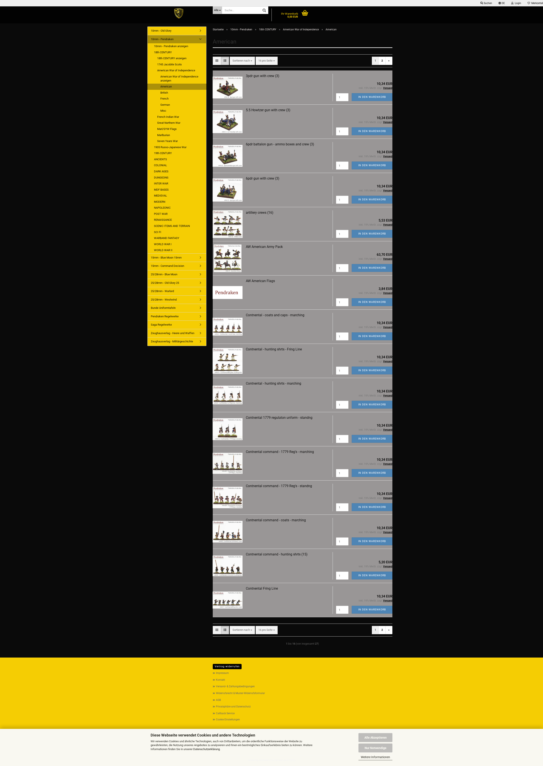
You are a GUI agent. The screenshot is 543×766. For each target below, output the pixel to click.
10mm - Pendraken (162, 39)
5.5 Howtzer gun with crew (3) (268, 110)
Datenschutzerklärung (206, 749)
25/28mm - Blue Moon (164, 274)
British (164, 92)
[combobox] (242, 61)
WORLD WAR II (163, 250)
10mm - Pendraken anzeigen (171, 46)
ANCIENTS (160, 159)
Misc (163, 110)
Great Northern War (168, 122)
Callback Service (225, 713)
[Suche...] (264, 10)
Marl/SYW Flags (167, 129)
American (166, 86)
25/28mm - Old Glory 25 (165, 282)
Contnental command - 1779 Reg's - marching (280, 452)
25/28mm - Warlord (162, 291)
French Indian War (168, 116)
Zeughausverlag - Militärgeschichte (172, 341)
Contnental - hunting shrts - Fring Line (274, 349)
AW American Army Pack (264, 247)
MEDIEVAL (160, 195)
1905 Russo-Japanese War (170, 147)
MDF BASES (161, 189)
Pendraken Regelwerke (165, 316)
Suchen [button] (487, 3)
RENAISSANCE (163, 219)
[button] (501, 3)
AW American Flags (260, 281)
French (164, 98)
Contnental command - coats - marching (276, 520)
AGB (218, 700)
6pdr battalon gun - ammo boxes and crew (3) (280, 144)
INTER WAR (161, 183)
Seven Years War (167, 141)
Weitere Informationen (375, 757)
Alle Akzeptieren (375, 737)
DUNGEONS (161, 177)
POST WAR (161, 213)
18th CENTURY (163, 52)
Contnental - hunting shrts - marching (273, 383)
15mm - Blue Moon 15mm (166, 257)
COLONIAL (160, 165)
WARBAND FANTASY (166, 238)
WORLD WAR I (163, 244)
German (165, 104)
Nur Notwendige (375, 748)
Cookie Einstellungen (228, 719)
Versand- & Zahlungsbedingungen (235, 686)
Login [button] (517, 3)
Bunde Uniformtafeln (163, 307)
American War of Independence (176, 70)
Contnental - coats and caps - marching (275, 315)
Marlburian (163, 135)
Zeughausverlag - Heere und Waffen (172, 333)
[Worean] (178, 13)
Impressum (222, 673)
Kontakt (220, 679)
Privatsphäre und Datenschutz (233, 706)
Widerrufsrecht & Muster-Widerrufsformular (240, 693)
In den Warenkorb (372, 97)
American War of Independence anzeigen (179, 78)
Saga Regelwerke (161, 324)
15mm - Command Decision (167, 265)
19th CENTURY (163, 153)
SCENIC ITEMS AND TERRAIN (172, 226)
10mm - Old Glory (161, 30)
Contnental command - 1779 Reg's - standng (279, 486)
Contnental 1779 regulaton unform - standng (279, 418)
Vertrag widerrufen (227, 666)
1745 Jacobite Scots (169, 64)
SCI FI (157, 232)
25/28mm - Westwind (164, 299)
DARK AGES (161, 171)
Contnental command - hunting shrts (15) (277, 554)
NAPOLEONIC (162, 207)
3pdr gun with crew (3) (262, 76)
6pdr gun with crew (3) (262, 178)
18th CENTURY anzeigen (171, 58)
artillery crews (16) (259, 213)
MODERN (159, 201)
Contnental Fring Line (262, 588)
